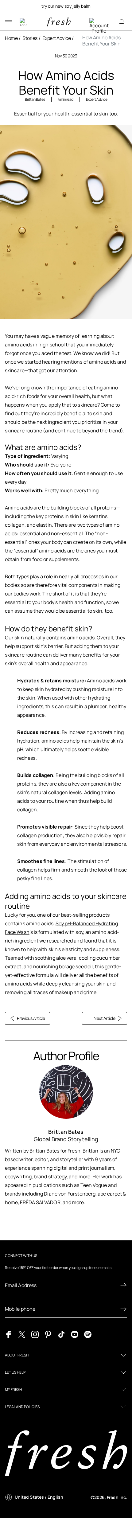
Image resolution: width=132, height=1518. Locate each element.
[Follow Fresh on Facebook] (8, 1333)
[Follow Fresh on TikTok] (61, 1333)
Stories (29, 38)
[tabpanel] (66, 6)
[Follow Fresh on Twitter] (21, 1333)
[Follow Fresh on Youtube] (74, 1333)
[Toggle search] (23, 21)
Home (11, 38)
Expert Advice (56, 38)
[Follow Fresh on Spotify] (87, 1333)
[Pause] (121, 6)
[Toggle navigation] (8, 21)
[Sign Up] (123, 1285)
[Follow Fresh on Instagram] (35, 1333)
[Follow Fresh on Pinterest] (48, 1333)
